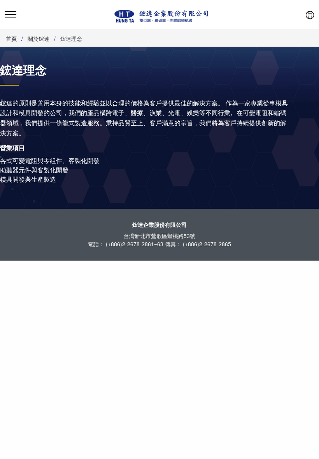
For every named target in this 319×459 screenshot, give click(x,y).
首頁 (11, 38)
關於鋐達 (38, 38)
